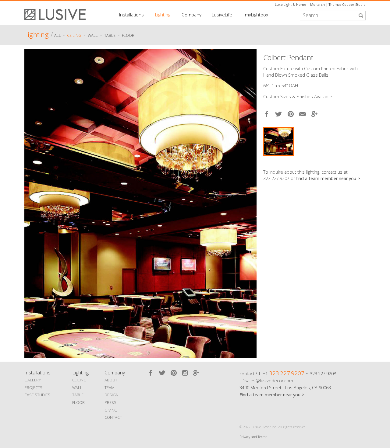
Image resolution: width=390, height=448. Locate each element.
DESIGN (112, 395)
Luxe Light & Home (290, 4)
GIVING (111, 410)
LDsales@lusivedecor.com (266, 381)
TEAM (110, 387)
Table (109, 35)
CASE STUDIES (37, 395)
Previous (30, 202)
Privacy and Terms (253, 436)
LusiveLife (222, 15)
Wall (93, 35)
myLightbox (256, 15)
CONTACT (113, 417)
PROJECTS (33, 387)
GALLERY (32, 380)
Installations (131, 15)
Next (361, 161)
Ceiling (74, 35)
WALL (77, 387)
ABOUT (111, 380)
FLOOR (78, 402)
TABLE (77, 395)
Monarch (317, 4)
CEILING (79, 380)
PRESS (110, 402)
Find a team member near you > (271, 395)
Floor (128, 35)
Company (191, 15)
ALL (58, 35)
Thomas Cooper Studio (347, 4)
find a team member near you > (328, 178)
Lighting (162, 15)
